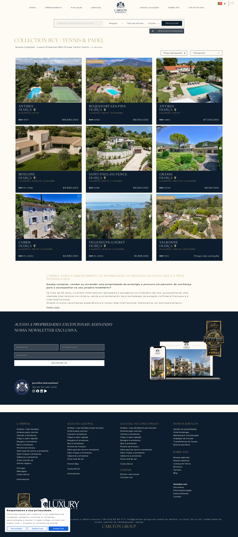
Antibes (26, 106)
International (23, 479)
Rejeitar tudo (37, 529)
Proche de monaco (26, 448)
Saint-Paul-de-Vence (108, 174)
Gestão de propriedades (185, 429)
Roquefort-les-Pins (107, 106)
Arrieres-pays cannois (27, 432)
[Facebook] (37, 391)
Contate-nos (126, 477)
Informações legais (182, 490)
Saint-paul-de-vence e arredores (32, 451)
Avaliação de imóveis (183, 438)
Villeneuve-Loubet (107, 242)
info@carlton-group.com (141, 519)
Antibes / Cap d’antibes (28, 429)
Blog (175, 473)
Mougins (27, 174)
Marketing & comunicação (186, 435)
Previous (17, 80)
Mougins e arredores (27, 442)
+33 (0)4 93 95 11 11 (113, 519)
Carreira (177, 470)
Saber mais (53, 307)
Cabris (25, 242)
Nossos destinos (181, 461)
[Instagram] (33, 391)
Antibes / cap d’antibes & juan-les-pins (85, 428)
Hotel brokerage (181, 432)
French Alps (73, 464)
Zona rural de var (25, 460)
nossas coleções (25, 47)
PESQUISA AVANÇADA (170, 31)
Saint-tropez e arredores (29, 454)
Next (79, 80)
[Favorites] (232, 3)
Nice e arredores (25, 445)
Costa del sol (23, 474)
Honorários (178, 487)
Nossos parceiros (181, 445)
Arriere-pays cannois (77, 431)
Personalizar (16, 529)
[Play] (45, 391)
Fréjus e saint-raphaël (27, 438)
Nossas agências (181, 457)
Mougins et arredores (77, 440)
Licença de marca (182, 464)
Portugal (21, 468)
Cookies (177, 497)
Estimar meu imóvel (129, 474)
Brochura (177, 467)
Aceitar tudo (58, 529)
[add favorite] (79, 60)
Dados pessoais (181, 493)
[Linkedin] (41, 391)
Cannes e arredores (26, 435)
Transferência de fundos (185, 442)
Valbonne (168, 242)
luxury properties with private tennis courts (63, 47)
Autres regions (24, 463)
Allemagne (22, 471)
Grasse (166, 174)
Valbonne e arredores (27, 457)
